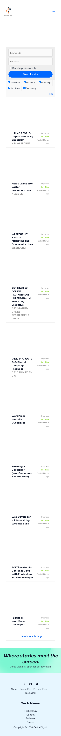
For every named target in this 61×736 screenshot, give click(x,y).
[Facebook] (30, 684)
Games (30, 722)
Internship (46, 83)
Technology (30, 711)
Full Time (30, 83)
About (14, 689)
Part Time (15, 88)
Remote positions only (24, 68)
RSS (51, 94)
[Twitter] (37, 684)
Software (30, 718)
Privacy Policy (41, 689)
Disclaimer (30, 693)
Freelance (15, 83)
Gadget (30, 714)
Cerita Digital (8, 15)
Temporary (31, 88)
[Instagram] (24, 684)
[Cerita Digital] (8, 10)
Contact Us (25, 689)
